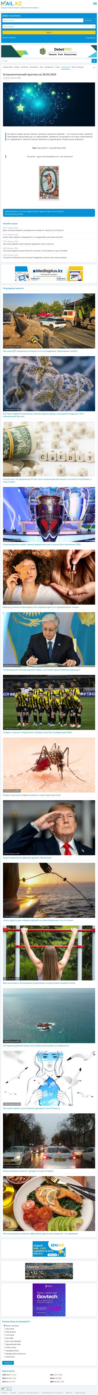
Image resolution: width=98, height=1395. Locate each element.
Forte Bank (10, 1335)
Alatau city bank (12, 1326)
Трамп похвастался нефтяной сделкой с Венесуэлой (27, 855)
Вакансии (69, 1393)
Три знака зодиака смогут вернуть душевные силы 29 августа (31, 1106)
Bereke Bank (11, 1332)
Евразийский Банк (13, 1344)
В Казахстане (8, 67)
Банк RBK (9, 1338)
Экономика (34, 67)
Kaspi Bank (10, 1357)
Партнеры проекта (32, 1393)
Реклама (13, 1393)
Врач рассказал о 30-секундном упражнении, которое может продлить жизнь (39, 981)
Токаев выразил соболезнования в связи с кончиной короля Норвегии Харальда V (41, 668)
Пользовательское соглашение (52, 1393)
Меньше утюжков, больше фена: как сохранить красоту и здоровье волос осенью (41, 605)
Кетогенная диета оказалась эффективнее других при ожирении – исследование (40, 1231)
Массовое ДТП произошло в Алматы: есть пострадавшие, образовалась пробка (40, 349)
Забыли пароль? (9, 37)
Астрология (65, 67)
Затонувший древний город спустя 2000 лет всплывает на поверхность (36, 1044)
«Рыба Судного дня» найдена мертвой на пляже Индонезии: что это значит (38, 918)
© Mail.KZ (4, 1393)
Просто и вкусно (77, 67)
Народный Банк (12, 1350)
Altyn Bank (10, 1329)
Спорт (57, 67)
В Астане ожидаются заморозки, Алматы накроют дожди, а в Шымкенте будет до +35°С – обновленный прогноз (44, 413)
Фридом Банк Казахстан (16, 1354)
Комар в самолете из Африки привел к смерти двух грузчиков (31, 793)
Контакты (22, 1393)
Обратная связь (80, 1393)
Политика (24, 67)
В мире (16, 67)
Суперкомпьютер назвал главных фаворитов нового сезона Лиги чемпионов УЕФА (42, 542)
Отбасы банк (11, 1347)
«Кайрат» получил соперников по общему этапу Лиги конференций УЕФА (37, 730)
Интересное (49, 67)
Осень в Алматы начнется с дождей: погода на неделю (28, 1169)
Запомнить (91, 38)
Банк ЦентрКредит (13, 1341)
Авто (41, 67)
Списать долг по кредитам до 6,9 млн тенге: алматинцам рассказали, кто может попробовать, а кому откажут (47, 478)
